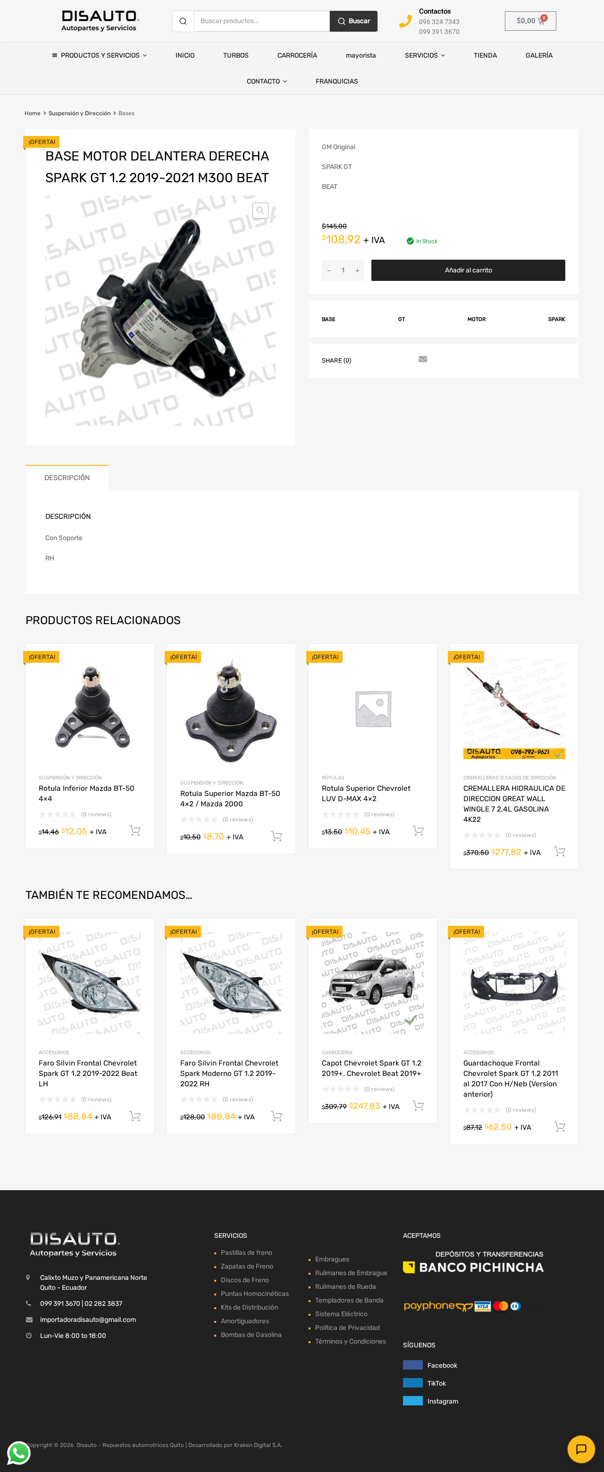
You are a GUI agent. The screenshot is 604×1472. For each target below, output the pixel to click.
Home (33, 113)
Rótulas (333, 778)
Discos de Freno (245, 1280)
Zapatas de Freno (247, 1266)
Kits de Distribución (249, 1307)
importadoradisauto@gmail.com (88, 1320)
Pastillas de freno (246, 1253)
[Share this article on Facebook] (370, 360)
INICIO (185, 55)
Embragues (332, 1259)
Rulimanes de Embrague (351, 1273)
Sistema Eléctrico (341, 1314)
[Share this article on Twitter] (387, 360)
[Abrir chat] (581, 1449)
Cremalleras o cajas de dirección (509, 778)
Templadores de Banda (349, 1300)
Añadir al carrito (468, 270)
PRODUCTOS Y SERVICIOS (100, 55)
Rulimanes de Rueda (345, 1287)
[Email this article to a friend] (421, 360)
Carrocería (337, 1052)
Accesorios (54, 1052)
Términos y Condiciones (350, 1341)
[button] (260, 211)
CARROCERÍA (297, 55)
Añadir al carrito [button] (135, 1116)
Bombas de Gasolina (251, 1335)
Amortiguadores (245, 1321)
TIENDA (485, 55)
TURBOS (236, 55)
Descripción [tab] (67, 478)
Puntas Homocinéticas (255, 1294)
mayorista (361, 55)
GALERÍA (539, 55)
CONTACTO (263, 81)
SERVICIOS (421, 55)
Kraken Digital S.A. (258, 1445)
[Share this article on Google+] (404, 360)
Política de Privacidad (347, 1328)
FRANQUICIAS (337, 81)
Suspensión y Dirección (79, 113)
